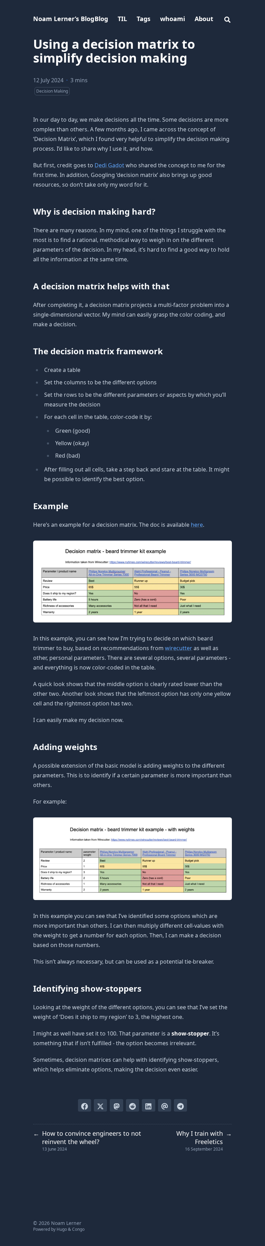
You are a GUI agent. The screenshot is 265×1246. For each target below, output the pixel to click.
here (197, 524)
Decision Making (52, 91)
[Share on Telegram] (180, 1105)
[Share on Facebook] (84, 1105)
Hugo (62, 1229)
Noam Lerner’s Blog (63, 19)
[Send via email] (164, 1105)
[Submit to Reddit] (132, 1105)
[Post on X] (100, 1105)
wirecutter (178, 648)
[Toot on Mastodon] (116, 1105)
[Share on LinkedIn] (148, 1105)
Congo (78, 1229)
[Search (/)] (227, 19)
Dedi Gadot (109, 165)
